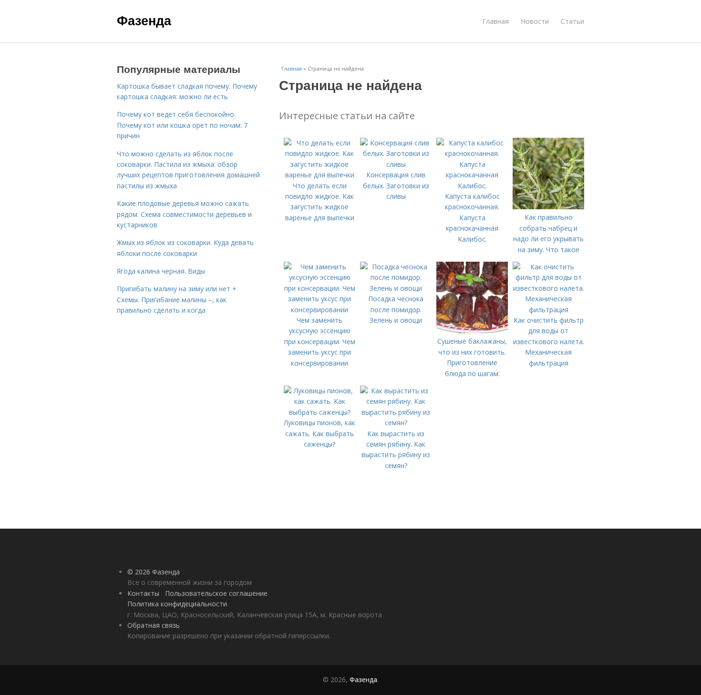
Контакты (143, 593)
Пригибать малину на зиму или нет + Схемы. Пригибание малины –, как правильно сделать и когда (177, 299)
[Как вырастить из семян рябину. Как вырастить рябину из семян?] (396, 422)
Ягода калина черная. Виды (161, 271)
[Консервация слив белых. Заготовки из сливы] (396, 164)
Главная (495, 21)
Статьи (572, 21)
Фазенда (144, 20)
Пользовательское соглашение (216, 593)
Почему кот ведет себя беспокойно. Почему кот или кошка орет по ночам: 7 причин (182, 125)
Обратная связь (153, 625)
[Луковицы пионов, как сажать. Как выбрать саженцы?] (319, 412)
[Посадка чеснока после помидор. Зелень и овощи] (396, 288)
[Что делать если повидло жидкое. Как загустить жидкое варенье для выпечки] (319, 174)
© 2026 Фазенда (153, 571)
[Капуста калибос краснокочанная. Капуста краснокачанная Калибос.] (472, 185)
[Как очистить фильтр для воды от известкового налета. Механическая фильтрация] (548, 309)
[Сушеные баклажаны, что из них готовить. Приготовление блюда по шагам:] (472, 330)
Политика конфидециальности (177, 603)
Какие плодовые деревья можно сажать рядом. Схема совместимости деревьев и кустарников (184, 214)
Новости (535, 21)
